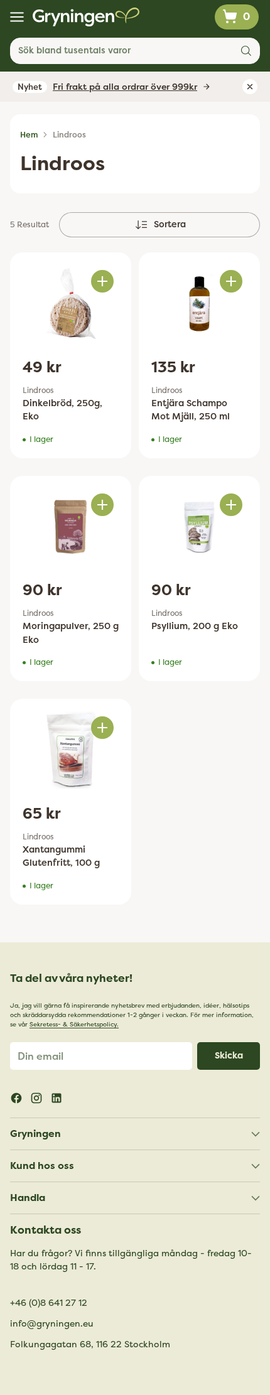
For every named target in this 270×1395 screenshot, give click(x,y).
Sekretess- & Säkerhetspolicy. (74, 1024)
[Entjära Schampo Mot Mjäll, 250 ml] (199, 303)
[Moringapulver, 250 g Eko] (71, 526)
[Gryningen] (86, 17)
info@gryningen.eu (52, 1323)
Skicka (229, 1055)
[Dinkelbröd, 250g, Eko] (71, 303)
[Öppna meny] (17, 17)
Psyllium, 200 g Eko (194, 626)
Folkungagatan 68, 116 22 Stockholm (90, 1344)
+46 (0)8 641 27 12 (48, 1303)
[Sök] (246, 51)
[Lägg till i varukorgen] (102, 281)
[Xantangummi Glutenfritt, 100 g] (71, 749)
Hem (29, 135)
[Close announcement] (249, 86)
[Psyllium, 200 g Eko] (199, 526)
